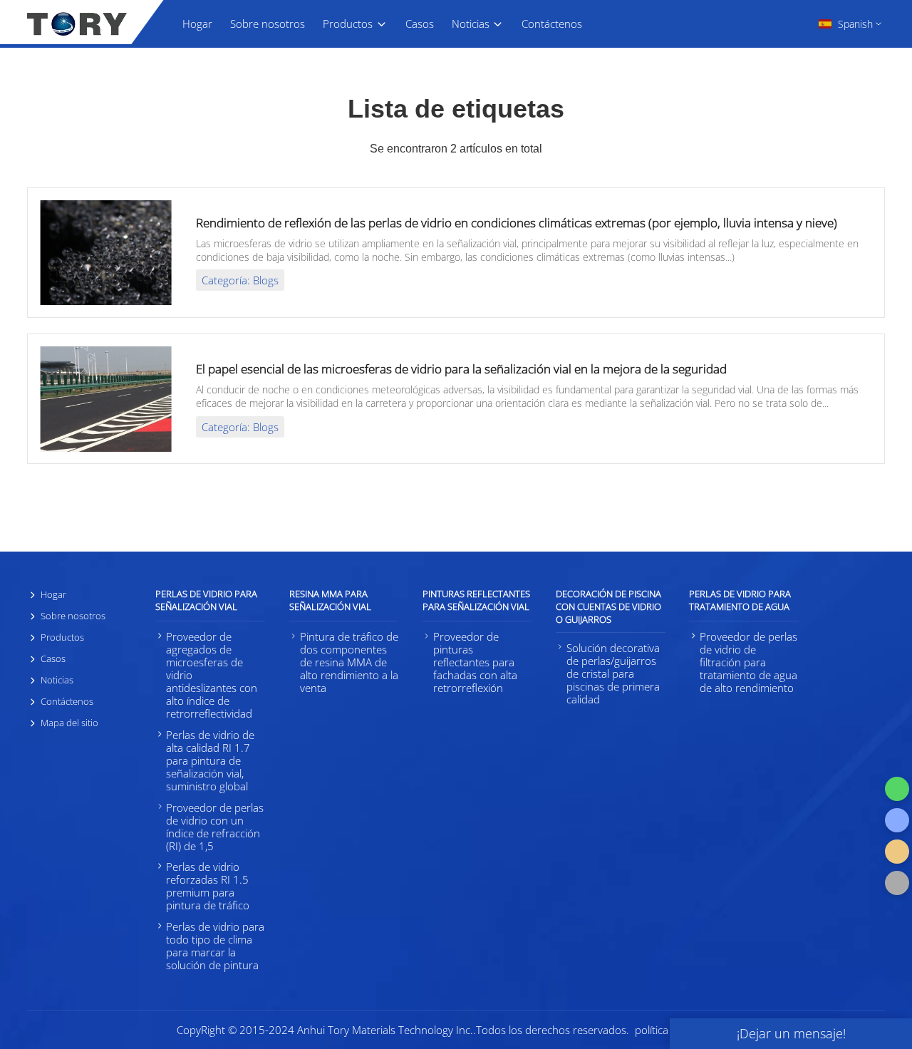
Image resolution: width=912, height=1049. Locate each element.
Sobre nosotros (267, 23)
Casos (419, 23)
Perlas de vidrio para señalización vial (206, 600)
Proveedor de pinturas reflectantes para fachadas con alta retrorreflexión (475, 662)
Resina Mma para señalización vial (330, 600)
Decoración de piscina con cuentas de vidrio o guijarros (608, 606)
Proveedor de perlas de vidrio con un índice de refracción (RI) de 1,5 (215, 826)
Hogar (197, 23)
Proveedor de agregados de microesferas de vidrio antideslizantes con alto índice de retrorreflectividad (211, 675)
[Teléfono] (897, 820)
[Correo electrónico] (897, 851)
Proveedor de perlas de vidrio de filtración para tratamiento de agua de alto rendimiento (748, 662)
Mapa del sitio (69, 722)
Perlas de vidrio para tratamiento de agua (740, 600)
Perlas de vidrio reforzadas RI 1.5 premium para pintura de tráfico (207, 885)
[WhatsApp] (897, 789)
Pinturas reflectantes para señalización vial (476, 600)
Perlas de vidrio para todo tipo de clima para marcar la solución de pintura (215, 945)
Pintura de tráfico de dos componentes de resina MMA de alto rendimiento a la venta (349, 662)
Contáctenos (552, 23)
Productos (348, 23)
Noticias (470, 23)
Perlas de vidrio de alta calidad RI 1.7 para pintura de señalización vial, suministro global (210, 760)
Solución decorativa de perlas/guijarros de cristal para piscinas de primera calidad (613, 673)
